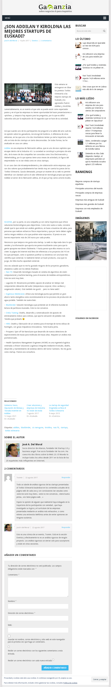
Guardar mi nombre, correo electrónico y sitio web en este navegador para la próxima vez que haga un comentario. (36, 640)
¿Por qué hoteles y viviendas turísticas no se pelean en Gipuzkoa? (95, 118)
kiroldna (48, 427)
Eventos (35, 41)
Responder (66, 477)
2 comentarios (46, 41)
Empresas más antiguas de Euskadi (89, 200)
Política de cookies (70, 683)
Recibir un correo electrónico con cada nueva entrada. (30, 660)
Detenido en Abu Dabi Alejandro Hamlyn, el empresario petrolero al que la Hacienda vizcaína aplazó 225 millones (95, 158)
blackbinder (25, 427)
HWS (8, 324)
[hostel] (91, 259)
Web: (10, 625)
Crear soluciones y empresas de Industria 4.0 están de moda (36, 408)
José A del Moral (10, 41)
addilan (16, 427)
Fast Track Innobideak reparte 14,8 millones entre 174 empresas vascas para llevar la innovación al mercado (94, 130)
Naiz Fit (9, 272)
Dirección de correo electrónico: (21, 613)
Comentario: (13, 574)
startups (64, 427)
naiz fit (56, 427)
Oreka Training (12, 313)
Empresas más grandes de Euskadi (89, 204)
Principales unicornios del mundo (89, 188)
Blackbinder (11, 305)
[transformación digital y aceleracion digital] (91, 241)
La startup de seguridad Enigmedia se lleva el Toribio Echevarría (59, 408)
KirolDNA (8, 222)
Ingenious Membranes (15, 294)
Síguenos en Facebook (87, 318)
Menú (7, 18)
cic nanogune (37, 427)
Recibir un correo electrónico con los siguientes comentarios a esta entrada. (35, 652)
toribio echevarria (12, 431)
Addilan (7, 148)
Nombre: (12, 601)
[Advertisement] (38, 62)
